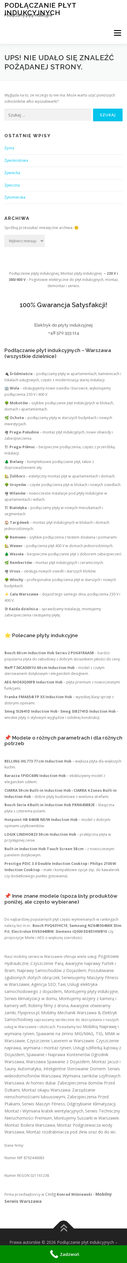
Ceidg (50, 1194)
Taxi (62, 984)
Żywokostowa (16, 160)
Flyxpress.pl (28, 1012)
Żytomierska (14, 197)
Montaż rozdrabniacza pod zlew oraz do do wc (71, 1132)
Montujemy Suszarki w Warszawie (86, 1118)
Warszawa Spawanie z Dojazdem (58, 1061)
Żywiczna (12, 185)
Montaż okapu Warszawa (46, 1090)
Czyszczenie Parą (47, 963)
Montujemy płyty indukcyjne (91, 991)
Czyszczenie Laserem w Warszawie (60, 1040)
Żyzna (9, 147)
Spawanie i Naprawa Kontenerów (58, 1054)
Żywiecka (12, 172)
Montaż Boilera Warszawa (29, 1125)
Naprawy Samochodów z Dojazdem (51, 970)
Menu (117, 32)
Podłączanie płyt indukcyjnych (40, 9)
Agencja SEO (43, 984)
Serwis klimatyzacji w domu (30, 998)
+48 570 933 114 (63, 333)
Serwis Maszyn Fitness (43, 1104)
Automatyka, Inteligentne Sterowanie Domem (62, 1068)
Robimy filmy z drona (48, 1005)
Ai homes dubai (41, 1083)
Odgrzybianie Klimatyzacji (91, 1104)
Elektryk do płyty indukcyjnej (63, 325)
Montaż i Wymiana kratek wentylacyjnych (43, 1111)
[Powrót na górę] (63, 1228)
